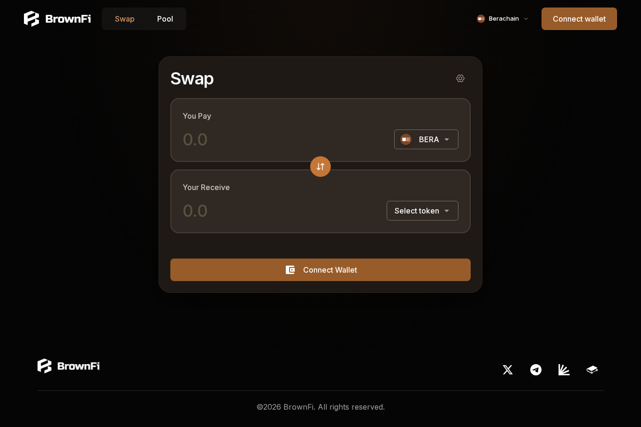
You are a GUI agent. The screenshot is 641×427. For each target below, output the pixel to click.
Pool (165, 18)
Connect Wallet (330, 269)
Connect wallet (579, 18)
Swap (125, 18)
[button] (320, 166)
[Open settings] (460, 78)
